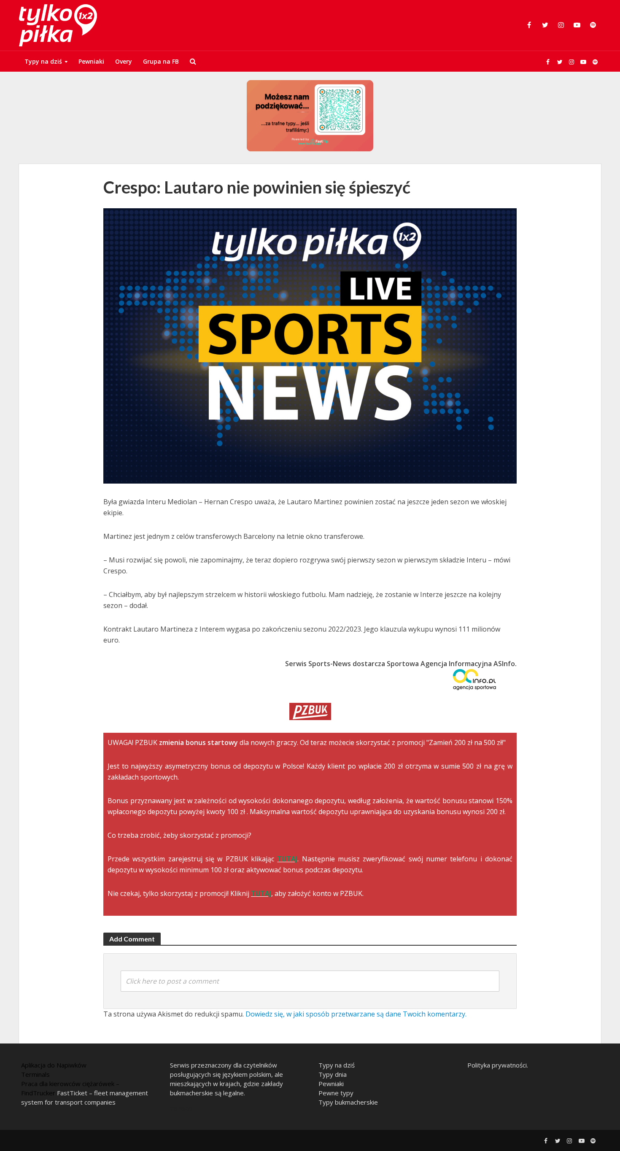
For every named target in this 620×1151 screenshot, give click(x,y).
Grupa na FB (161, 61)
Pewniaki (91, 61)
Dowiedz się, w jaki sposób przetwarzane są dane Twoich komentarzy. (355, 1014)
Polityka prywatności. (497, 1065)
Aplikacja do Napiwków (53, 1065)
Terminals (35, 1074)
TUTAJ (287, 858)
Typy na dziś (43, 61)
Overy (123, 61)
